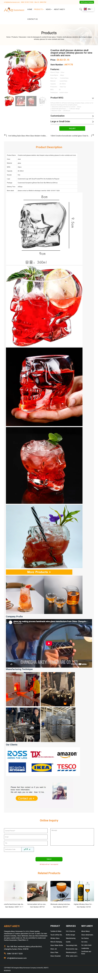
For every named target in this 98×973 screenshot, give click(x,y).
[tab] (72, 97)
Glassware (22, 37)
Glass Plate (54, 952)
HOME (29, 9)
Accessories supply (72, 949)
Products (15, 37)
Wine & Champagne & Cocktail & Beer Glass (56, 942)
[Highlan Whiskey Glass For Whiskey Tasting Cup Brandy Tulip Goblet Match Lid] (84, 891)
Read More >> (23, 940)
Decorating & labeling (72, 945)
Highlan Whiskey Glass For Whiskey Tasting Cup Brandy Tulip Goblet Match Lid (84, 904)
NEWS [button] (48, 9)
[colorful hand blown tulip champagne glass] (14, 891)
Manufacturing (71, 938)
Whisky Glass (55, 938)
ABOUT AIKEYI (59, 9)
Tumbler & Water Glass (56, 931)
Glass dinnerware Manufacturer (87, 935)
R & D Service (70, 931)
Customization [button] (58, 116)
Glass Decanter (55, 956)
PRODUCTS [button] (38, 9)
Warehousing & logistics (72, 952)
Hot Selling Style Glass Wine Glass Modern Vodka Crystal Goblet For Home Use (28, 136)
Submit (49, 859)
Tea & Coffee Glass (56, 935)
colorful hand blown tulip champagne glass (14, 904)
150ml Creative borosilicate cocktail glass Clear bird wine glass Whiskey (70, 136)
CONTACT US (32, 19)
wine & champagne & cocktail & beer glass (41, 37)
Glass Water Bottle (56, 945)
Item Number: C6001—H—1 (14, 907)
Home (8, 37)
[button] (45, 72)
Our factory (85, 938)
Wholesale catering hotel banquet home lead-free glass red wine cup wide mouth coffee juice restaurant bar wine (60, 904)
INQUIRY (72, 128)
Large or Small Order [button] (60, 121)
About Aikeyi (85, 931)
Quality (68, 942)
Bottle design (70, 935)
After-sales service (72, 956)
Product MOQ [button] (57, 98)
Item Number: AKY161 (37, 907)
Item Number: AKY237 (60, 907)
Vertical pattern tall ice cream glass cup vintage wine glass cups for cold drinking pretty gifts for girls (37, 904)
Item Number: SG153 (84, 907)
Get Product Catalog (87, 2)
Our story (84, 942)
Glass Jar (53, 949)
